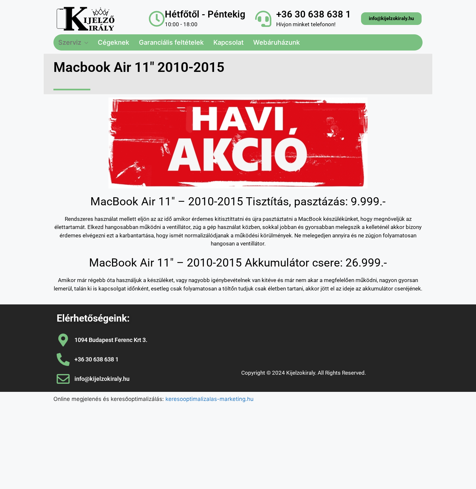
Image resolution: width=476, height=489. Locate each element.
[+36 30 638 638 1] (263, 19)
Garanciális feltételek (171, 42)
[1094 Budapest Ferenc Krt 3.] (63, 340)
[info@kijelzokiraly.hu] (63, 378)
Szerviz (69, 42)
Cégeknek (113, 42)
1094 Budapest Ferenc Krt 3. (110, 339)
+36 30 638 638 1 (313, 14)
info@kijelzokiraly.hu (102, 378)
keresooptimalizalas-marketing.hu (209, 399)
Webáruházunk (276, 42)
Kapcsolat (228, 42)
